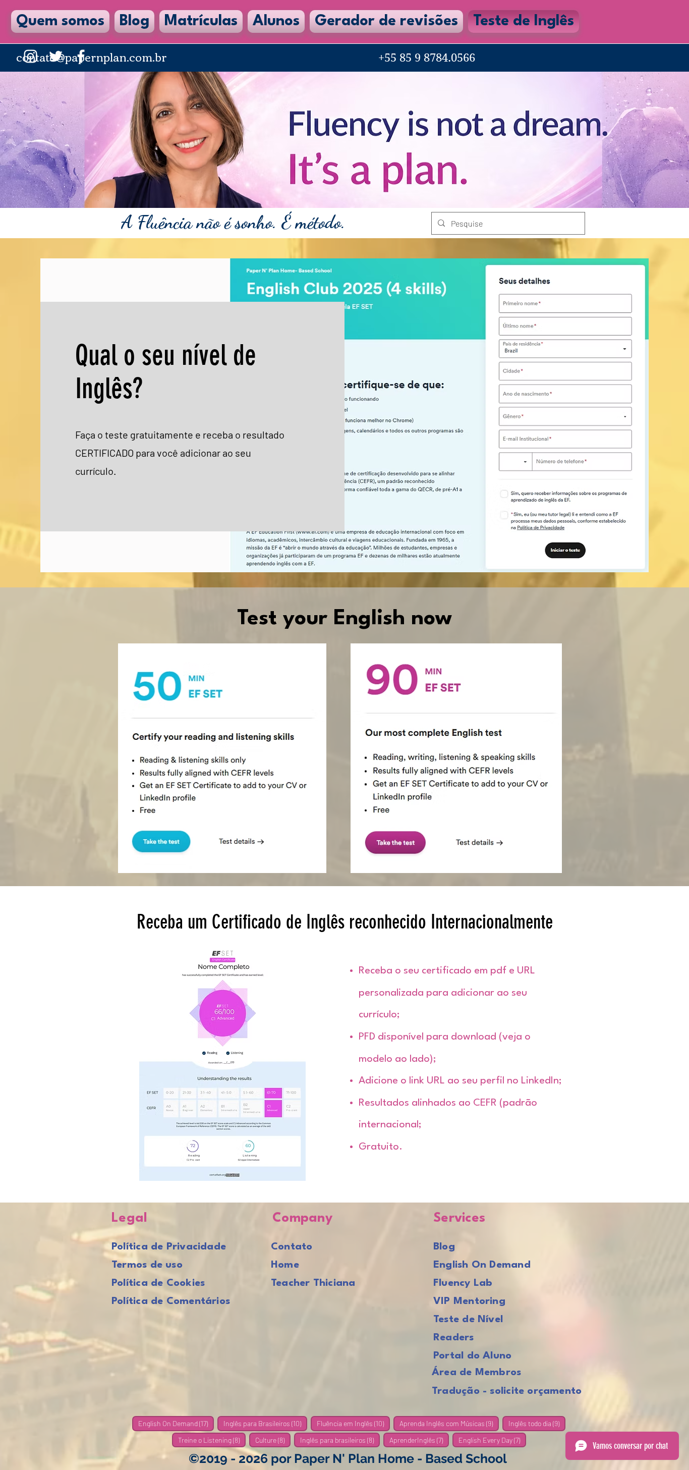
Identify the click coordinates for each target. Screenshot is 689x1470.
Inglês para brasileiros (340, 1439)
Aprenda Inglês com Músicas (449, 1423)
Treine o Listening (212, 1439)
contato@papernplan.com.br (91, 56)
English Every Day (492, 1439)
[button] (276, 21)
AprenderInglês (419, 1439)
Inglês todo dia (536, 1423)
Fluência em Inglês (353, 1423)
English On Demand (176, 1423)
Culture (273, 1439)
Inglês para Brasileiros (265, 1423)
